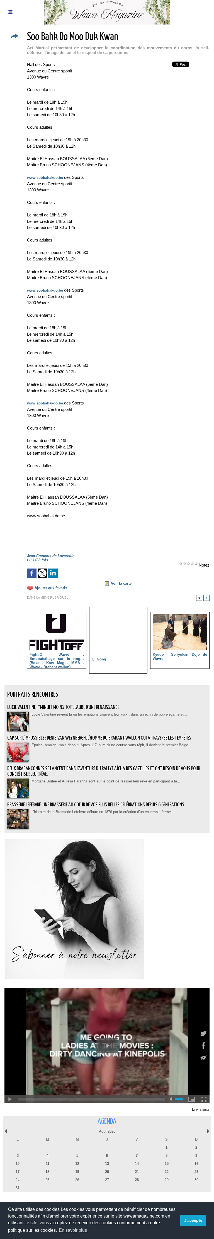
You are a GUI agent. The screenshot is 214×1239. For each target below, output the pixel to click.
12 (77, 1164)
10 (18, 1164)
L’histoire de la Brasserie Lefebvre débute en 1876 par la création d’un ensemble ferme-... (103, 812)
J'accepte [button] (193, 1220)
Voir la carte (121, 583)
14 (137, 1164)
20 (107, 1172)
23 (196, 1172)
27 (107, 1180)
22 (167, 1172)
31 (18, 1188)
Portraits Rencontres (32, 695)
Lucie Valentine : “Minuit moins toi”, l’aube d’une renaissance (63, 707)
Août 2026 (107, 1131)
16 (196, 1164)
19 (77, 1172)
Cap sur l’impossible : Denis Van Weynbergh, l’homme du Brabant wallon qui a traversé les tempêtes (99, 738)
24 (18, 1180)
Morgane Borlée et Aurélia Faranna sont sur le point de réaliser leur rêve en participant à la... (105, 781)
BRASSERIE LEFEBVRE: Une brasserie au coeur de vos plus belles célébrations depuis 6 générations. (96, 805)
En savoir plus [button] (73, 1230)
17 (18, 1172)
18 (47, 1172)
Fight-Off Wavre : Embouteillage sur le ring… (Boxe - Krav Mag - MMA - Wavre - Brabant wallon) (57, 659)
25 (47, 1180)
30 (196, 1180)
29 (167, 1180)
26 (77, 1180)
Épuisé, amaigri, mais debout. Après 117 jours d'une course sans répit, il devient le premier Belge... (111, 745)
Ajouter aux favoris (51, 588)
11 (47, 1164)
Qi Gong (99, 659)
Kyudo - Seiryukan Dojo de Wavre (180, 656)
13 (107, 1164)
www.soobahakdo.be (45, 177)
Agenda (107, 1121)
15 (167, 1164)
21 (137, 1172)
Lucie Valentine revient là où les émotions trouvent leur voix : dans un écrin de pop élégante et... (109, 714)
